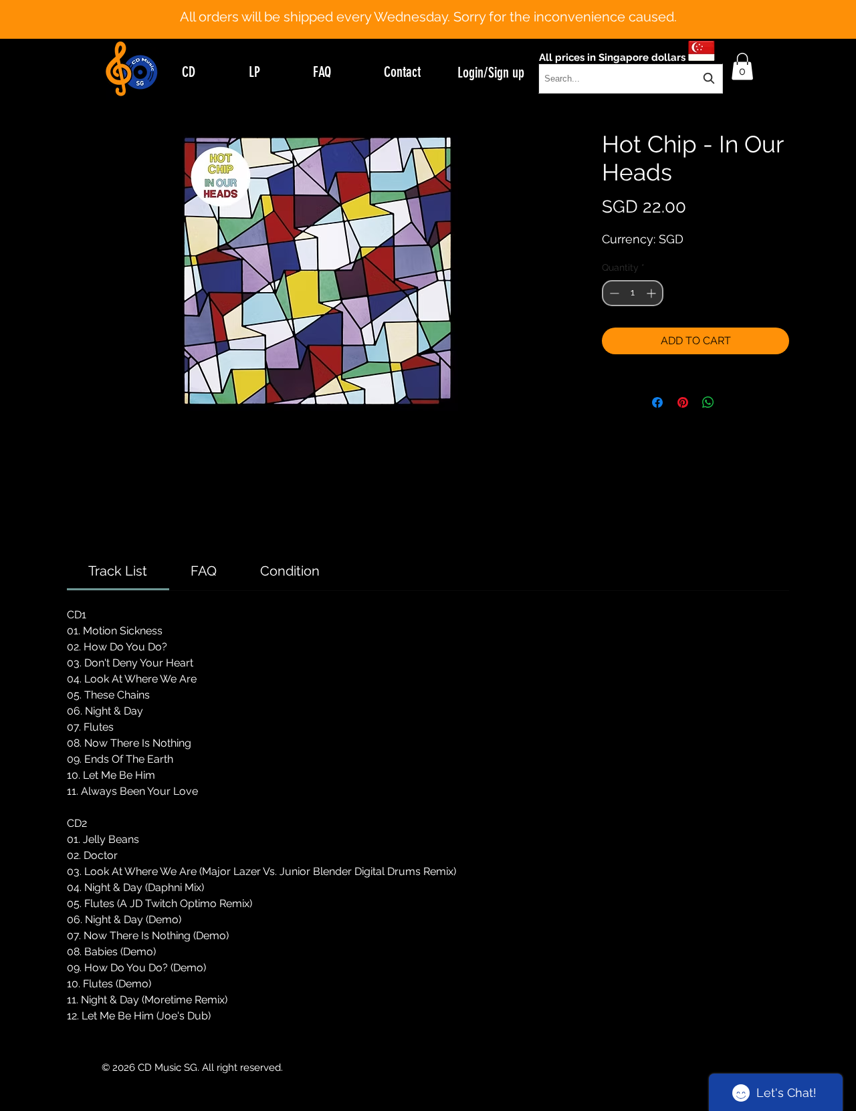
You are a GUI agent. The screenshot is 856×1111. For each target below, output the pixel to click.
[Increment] (652, 293)
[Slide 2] (440, 5)
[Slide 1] (428, 5)
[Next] (780, 19)
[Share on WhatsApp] (708, 402)
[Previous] (75, 19)
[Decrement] (613, 293)
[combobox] (630, 79)
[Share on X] (734, 402)
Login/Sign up (490, 73)
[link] (117, 571)
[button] (742, 66)
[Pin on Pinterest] (683, 402)
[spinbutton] (632, 293)
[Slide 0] (416, 5)
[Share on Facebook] (657, 402)
